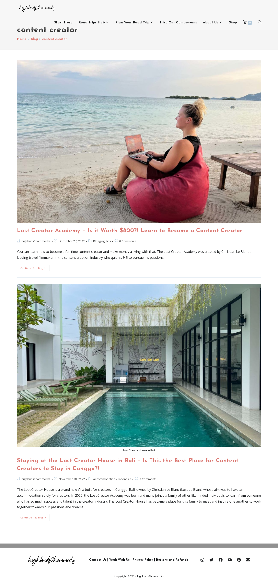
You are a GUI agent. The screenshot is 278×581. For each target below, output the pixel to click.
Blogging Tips (102, 241)
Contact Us (97, 559)
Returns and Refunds (172, 559)
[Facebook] (221, 560)
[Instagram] (202, 560)
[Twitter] (211, 560)
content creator (54, 39)
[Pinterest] (239, 560)
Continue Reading (34, 267)
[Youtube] (230, 560)
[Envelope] (248, 560)
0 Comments (127, 241)
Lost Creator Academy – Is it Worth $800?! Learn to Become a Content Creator (129, 231)
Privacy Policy (143, 559)
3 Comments (148, 479)
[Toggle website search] (259, 22)
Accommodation (104, 479)
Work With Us (119, 559)
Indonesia (124, 479)
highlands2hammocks (36, 241)
